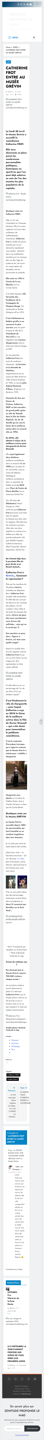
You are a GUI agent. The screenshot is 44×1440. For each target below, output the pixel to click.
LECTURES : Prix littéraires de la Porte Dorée (13, 1298)
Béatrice (10, 92)
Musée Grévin (12, 1079)
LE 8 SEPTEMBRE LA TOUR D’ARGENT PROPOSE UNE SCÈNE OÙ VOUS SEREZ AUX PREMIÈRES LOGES (17, 1354)
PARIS (8, 62)
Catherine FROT (13, 1075)
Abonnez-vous (32, 1428)
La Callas (20, 858)
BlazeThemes (26, 1394)
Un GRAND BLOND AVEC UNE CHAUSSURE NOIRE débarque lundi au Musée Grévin (16, 1155)
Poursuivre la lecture (22, 1435)
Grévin (10, 575)
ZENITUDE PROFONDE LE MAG (20, 19)
